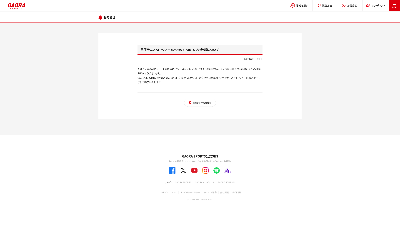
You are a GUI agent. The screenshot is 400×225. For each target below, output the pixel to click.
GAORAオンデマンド (204, 182)
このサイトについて (168, 192)
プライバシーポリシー (190, 192)
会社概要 (224, 192)
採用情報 (236, 192)
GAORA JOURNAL (227, 182)
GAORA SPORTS (183, 182)
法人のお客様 (210, 192)
